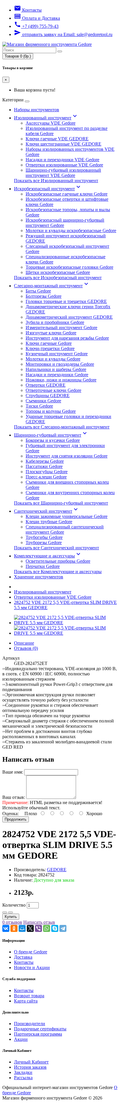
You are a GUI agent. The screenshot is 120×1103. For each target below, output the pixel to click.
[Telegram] (62, 928)
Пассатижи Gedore (44, 466)
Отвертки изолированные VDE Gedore (64, 164)
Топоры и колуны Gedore (51, 411)
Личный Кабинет (31, 1061)
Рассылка (23, 1077)
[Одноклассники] (13, 928)
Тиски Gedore (39, 405)
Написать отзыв (39, 922)
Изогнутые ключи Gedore (51, 332)
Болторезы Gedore (43, 296)
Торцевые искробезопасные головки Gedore (69, 267)
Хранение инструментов (38, 576)
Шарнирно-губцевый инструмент (51, 435)
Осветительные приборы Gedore (58, 561)
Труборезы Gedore (44, 542)
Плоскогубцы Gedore (47, 471)
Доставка (23, 957)
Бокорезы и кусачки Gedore (53, 440)
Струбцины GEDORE (48, 395)
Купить (11, 916)
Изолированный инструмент (46, 117)
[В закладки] (4, 912)
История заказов (30, 1067)
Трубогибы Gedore (44, 537)
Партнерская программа (38, 1034)
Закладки (23, 1072)
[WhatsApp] (46, 928)
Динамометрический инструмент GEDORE (69, 317)
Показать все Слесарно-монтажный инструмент (62, 426)
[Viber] (38, 928)
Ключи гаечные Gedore (49, 343)
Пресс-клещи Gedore (46, 476)
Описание (24, 643)
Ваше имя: (12, 772)
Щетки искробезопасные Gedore (58, 272)
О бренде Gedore (30, 951)
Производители (29, 1023)
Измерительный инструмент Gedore (61, 327)
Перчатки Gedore (43, 566)
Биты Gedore (38, 290)
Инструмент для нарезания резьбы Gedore (67, 338)
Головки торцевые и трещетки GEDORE (66, 301)
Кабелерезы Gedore (45, 461)
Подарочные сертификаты (40, 1028)
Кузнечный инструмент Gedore (57, 353)
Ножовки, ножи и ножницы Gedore (61, 379)
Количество (14, 905)
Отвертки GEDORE (46, 385)
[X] (30, 928)
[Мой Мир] (22, 928)
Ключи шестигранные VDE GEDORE (63, 143)
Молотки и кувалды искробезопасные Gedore (71, 230)
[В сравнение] (10, 912)
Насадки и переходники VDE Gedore (62, 159)
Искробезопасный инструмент (48, 188)
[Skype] (54, 928)
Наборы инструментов (36, 109)
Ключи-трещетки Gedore (50, 348)
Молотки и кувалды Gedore (53, 358)
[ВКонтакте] (5, 928)
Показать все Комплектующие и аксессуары (58, 571)
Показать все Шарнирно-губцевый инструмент (61, 503)
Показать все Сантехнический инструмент (56, 547)
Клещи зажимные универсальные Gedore (66, 516)
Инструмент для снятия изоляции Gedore (66, 455)
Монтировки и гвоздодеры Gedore (60, 364)
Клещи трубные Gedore (49, 521)
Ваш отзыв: (13, 797)
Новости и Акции (32, 967)
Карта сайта (26, 1000)
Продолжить (16, 819)
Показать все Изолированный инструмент (56, 180)
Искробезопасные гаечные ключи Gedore (66, 193)
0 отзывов (12, 922)
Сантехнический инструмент (46, 511)
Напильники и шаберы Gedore (56, 369)
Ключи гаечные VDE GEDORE (57, 138)
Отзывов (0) (26, 648)
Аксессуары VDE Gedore (50, 123)
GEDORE (56, 869)
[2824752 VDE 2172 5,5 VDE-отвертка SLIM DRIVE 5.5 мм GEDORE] (66, 622)
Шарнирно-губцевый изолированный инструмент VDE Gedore (63, 173)
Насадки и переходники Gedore (57, 374)
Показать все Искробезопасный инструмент (58, 277)
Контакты (23, 962)
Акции (21, 1039)
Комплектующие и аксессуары (48, 555)
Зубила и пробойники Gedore (55, 322)
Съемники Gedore (43, 400)
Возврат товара (29, 995)
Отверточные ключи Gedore (53, 390)
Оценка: (10, 813)
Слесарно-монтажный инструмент (52, 285)
